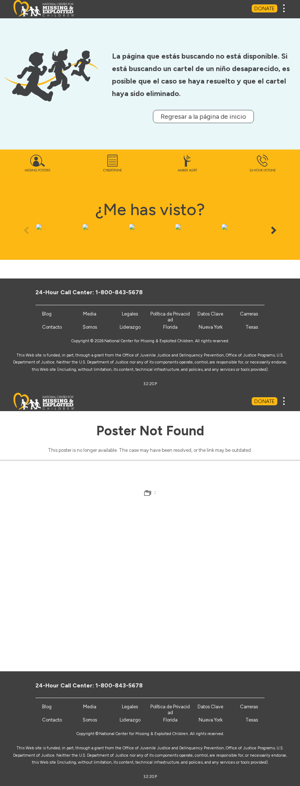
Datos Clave (210, 314)
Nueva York (210, 327)
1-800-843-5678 (119, 292)
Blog (47, 314)
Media (89, 314)
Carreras (249, 314)
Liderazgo (130, 327)
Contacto (52, 327)
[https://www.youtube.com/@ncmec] (237, 292)
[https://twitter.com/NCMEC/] (225, 292)
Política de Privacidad (170, 316)
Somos (90, 327)
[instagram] (249, 292)
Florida (170, 327)
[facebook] (213, 292)
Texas (251, 327)
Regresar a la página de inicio (203, 116)
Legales (130, 314)
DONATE (264, 8)
